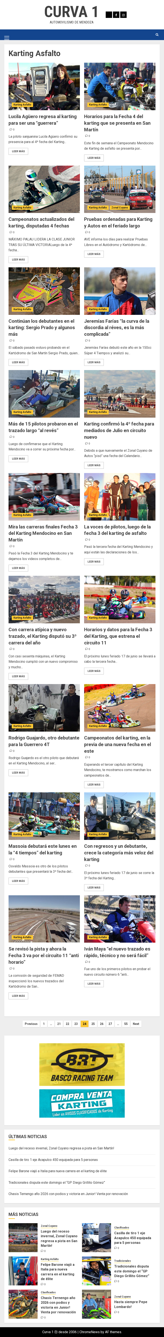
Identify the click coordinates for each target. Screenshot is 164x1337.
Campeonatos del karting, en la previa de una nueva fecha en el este (117, 744)
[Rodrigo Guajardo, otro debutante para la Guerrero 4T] (44, 708)
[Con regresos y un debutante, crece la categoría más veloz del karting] (119, 816)
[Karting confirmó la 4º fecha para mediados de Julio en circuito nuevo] (119, 394)
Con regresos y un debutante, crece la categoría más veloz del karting (118, 853)
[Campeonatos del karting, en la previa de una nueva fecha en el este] (119, 708)
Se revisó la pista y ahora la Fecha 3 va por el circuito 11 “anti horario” (44, 955)
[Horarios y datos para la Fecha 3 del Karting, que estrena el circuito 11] (119, 599)
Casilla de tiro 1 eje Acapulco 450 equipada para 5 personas (53, 1160)
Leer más (18, 151)
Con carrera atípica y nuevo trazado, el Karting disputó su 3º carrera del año (42, 636)
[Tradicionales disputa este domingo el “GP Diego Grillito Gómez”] (96, 1270)
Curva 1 (71, 12)
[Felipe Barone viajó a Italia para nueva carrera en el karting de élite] (23, 1270)
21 (59, 1024)
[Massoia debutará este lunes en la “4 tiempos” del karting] (44, 816)
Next (136, 1024)
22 (67, 1024)
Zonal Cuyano (119, 207)
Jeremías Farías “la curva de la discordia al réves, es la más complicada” (116, 327)
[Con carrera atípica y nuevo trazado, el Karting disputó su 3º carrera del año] (44, 599)
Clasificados (121, 1227)
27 (110, 1024)
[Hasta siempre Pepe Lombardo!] (96, 1304)
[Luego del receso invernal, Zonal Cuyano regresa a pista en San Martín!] (23, 1237)
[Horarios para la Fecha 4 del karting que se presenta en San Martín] (119, 86)
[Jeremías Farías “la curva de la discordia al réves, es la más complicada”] (119, 291)
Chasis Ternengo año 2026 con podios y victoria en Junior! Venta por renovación (68, 1194)
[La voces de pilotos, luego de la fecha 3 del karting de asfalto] (119, 497)
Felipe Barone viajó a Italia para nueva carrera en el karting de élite (58, 1171)
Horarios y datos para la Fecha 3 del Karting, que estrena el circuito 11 (118, 636)
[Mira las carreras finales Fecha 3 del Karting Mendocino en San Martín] (44, 497)
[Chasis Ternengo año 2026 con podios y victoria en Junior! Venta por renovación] (23, 1304)
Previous (31, 1024)
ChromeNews (89, 1332)
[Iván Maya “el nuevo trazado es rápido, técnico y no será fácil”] (119, 919)
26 (101, 1024)
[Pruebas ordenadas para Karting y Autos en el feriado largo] (119, 189)
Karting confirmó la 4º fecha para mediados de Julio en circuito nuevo (119, 430)
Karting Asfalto (22, 104)
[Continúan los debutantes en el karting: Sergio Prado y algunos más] (44, 291)
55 (126, 1024)
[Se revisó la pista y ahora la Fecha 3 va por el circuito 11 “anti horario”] (44, 919)
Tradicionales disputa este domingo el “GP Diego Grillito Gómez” (57, 1183)
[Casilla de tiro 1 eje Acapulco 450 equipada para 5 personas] (96, 1237)
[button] (6, 34)
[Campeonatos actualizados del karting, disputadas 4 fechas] (44, 189)
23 (76, 1024)
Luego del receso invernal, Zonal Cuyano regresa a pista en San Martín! (61, 1148)
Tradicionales (122, 1260)
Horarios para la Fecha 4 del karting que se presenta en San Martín (117, 123)
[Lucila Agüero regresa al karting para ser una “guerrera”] (44, 86)
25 (93, 1024)
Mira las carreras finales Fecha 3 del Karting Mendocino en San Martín (43, 533)
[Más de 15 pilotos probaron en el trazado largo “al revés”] (44, 394)
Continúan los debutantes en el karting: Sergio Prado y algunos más (42, 327)
